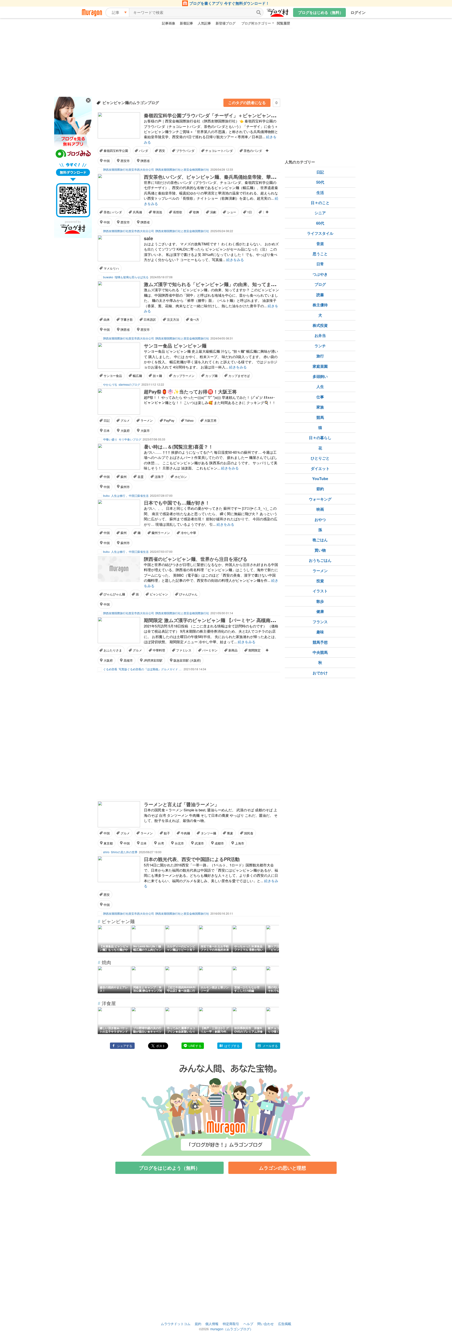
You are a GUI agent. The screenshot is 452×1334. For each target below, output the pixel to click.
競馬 (320, 417)
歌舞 (196, 212)
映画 (320, 509)
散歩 (320, 601)
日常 (320, 264)
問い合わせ (265, 1323)
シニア (320, 212)
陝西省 (145, 160)
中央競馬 (320, 652)
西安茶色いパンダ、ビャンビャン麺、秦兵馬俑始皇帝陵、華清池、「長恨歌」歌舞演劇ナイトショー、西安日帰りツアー (271, 176)
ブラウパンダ (185, 150)
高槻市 (128, 660)
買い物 (320, 550)
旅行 (320, 356)
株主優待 (320, 304)
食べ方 (194, 319)
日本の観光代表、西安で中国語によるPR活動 (192, 859)
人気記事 (204, 23)
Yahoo (189, 420)
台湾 (161, 843)
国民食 (248, 833)
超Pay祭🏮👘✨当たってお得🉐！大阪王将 (190, 391)
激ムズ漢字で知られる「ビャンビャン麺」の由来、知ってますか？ (214, 284)
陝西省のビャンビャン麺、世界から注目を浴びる (195, 558)
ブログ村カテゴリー (256, 23)
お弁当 (320, 335)
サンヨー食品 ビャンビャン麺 (175, 345)
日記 (107, 420)
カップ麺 (211, 375)
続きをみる (235, 259)
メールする (270, 1045)
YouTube (320, 478)
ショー (231, 212)
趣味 (320, 632)
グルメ (125, 420)
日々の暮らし (320, 437)
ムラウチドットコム (175, 1323)
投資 (320, 580)
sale (148, 238)
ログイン (358, 12)
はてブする (232, 1045)
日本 (107, 430)
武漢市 (199, 843)
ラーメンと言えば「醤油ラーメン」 (181, 804)
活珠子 (159, 476)
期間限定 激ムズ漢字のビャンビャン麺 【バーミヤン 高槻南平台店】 (216, 620)
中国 (107, 160)
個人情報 (211, 1323)
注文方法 (173, 319)
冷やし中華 (188, 532)
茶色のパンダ (253, 150)
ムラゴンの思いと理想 (282, 1167)
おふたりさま (113, 650)
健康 (320, 611)
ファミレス (183, 650)
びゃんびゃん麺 (114, 594)
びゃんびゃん (188, 594)
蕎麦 (230, 833)
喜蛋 (140, 476)
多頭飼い (320, 376)
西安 (162, 150)
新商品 (233, 650)
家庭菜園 (320, 366)
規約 (198, 1323)
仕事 (320, 397)
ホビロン (181, 476)
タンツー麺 (208, 833)
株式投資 (320, 325)
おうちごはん (320, 560)
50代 (320, 182)
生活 (320, 192)
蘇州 (124, 476)
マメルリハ (111, 268)
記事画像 (168, 23)
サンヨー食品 (113, 375)
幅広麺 (137, 375)
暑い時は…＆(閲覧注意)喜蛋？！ (178, 446)
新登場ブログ (225, 23)
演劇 (213, 212)
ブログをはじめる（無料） (320, 12)
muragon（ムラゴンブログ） (231, 1328)
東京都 (108, 843)
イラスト (320, 591)
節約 (320, 488)
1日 (249, 212)
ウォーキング (320, 499)
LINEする (195, 1045)
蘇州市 (125, 487)
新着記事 (186, 23)
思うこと (320, 253)
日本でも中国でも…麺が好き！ (177, 502)
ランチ (320, 345)
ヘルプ (248, 1323)
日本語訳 (150, 319)
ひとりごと (320, 458)
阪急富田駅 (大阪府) (187, 660)
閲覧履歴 (283, 23)
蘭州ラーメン (161, 532)
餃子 (167, 833)
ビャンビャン (159, 594)
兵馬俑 (137, 212)
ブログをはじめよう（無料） (169, 1167)
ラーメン (147, 420)
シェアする (124, 1045)
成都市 (219, 843)
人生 (320, 386)
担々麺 (157, 375)
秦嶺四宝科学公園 (116, 150)
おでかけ (320, 672)
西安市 (125, 160)
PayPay (169, 420)
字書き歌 (127, 319)
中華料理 (159, 650)
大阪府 (125, 430)
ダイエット (320, 468)
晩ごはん (320, 539)
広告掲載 (284, 1323)
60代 (320, 223)
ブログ (320, 284)
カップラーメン (183, 375)
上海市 (239, 843)
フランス (320, 621)
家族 (320, 407)
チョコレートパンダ (219, 150)
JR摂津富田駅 (153, 660)
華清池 (157, 212)
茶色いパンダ (113, 212)
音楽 (320, 243)
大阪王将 (210, 420)
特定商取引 (231, 1323)
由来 (107, 319)
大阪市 (145, 430)
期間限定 (254, 650)
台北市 (179, 843)
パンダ (143, 150)
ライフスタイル (320, 233)
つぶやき (320, 274)
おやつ (320, 519)
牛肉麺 (185, 833)
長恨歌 (177, 212)
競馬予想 (320, 642)
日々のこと (320, 202)
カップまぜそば (239, 375)
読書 (320, 294)
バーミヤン (210, 650)
